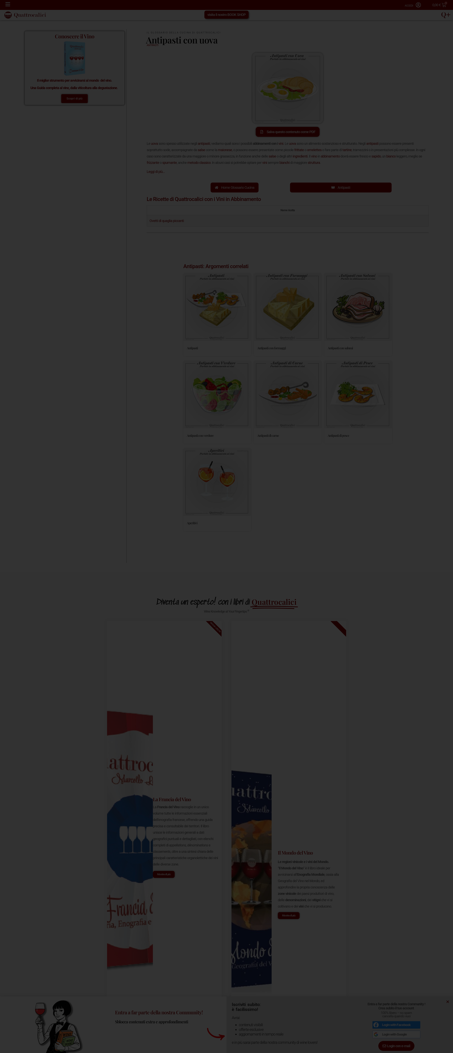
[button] (281, 479)
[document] (226, 526)
